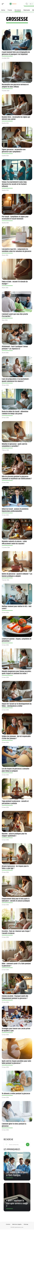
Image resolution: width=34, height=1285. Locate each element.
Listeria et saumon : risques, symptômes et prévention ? (16, 640)
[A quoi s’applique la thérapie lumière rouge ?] (17, 1197)
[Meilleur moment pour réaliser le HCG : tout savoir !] (17, 594)
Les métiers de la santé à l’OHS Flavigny (17, 1174)
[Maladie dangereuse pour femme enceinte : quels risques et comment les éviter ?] (17, 658)
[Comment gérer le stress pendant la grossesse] (17, 1111)
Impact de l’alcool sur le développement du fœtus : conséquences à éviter (17, 704)
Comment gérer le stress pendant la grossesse (14, 1124)
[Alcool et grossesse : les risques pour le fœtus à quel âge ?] (17, 853)
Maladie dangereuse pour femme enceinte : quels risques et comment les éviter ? (17, 672)
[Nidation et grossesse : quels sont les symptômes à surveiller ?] (17, 431)
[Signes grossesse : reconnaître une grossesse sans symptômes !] (17, 137)
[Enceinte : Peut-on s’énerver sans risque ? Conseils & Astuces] (17, 918)
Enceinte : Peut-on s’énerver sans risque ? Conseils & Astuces (16, 932)
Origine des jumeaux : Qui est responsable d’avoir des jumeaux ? (16, 737)
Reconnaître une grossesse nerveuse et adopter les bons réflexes (15, 85)
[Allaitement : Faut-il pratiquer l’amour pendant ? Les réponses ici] (17, 334)
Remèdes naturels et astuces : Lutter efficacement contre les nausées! (14, 542)
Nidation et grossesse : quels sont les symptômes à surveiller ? (14, 445)
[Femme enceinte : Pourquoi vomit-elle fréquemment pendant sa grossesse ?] (17, 983)
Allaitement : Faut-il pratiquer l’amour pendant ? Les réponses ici (15, 347)
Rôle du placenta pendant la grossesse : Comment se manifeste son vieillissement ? (17, 477)
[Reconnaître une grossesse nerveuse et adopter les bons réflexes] (17, 72)
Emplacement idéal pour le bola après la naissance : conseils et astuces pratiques (16, 899)
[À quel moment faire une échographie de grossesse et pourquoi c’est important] (17, 39)
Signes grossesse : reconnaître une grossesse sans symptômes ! (13, 150)
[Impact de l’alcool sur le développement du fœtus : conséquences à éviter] (17, 691)
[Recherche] (26, 3)
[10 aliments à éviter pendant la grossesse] (17, 1081)
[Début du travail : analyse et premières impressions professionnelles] (17, 496)
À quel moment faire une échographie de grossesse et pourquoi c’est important (16, 53)
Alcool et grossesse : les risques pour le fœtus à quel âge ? (15, 867)
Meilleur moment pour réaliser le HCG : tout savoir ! (16, 607)
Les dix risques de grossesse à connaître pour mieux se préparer (15, 769)
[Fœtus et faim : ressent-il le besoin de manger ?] (17, 269)
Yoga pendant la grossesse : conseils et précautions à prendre (15, 802)
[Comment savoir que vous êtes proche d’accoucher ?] (17, 301)
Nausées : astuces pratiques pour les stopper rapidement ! (14, 834)
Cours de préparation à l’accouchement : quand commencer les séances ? (15, 380)
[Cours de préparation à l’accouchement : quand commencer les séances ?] (17, 366)
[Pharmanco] (13, 4)
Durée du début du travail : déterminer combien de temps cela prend (15, 412)
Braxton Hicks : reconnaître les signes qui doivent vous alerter (16, 118)
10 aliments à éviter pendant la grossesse (16, 1093)
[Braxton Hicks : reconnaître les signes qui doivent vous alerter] (17, 104)
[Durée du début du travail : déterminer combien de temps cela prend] (17, 399)
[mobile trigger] (3, 4)
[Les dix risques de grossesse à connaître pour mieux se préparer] (17, 756)
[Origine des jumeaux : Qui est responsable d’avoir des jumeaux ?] (17, 723)
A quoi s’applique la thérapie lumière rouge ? (17, 1203)
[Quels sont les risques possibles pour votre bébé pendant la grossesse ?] (17, 1048)
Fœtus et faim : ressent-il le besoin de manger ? (15, 282)
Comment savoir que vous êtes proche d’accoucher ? (15, 315)
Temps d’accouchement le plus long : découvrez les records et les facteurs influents (14, 184)
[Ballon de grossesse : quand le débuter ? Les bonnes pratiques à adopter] (17, 561)
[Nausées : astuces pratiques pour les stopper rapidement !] (17, 821)
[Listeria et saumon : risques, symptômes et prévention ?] (17, 626)
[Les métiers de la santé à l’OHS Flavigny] (17, 1166)
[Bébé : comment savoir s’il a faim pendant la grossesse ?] (17, 951)
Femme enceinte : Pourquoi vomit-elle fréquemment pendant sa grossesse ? (15, 997)
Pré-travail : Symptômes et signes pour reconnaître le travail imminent (15, 217)
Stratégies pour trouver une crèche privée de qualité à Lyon (16, 1029)
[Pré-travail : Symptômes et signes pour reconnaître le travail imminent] (17, 204)
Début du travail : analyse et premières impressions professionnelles (15, 510)
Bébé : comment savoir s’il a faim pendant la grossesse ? (16, 964)
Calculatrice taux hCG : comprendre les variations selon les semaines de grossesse (16, 250)
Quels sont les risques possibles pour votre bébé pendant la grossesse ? (16, 1062)
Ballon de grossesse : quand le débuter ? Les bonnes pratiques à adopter (17, 575)
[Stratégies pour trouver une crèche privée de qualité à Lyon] (17, 1016)
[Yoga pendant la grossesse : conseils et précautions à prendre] (17, 788)
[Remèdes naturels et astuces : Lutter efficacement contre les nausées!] (17, 529)
